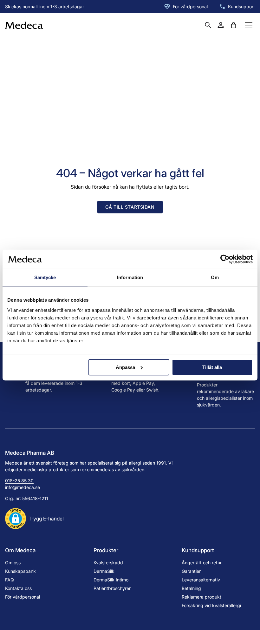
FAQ (9, 579)
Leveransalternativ (201, 579)
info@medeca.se (22, 487)
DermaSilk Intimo (111, 579)
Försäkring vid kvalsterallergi (211, 605)
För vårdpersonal (190, 6)
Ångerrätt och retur (202, 562)
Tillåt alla (212, 367)
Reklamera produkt (201, 597)
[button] (34, 518)
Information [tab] (130, 277)
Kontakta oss (18, 588)
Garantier (191, 571)
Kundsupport (241, 6)
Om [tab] (215, 277)
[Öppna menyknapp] (248, 25)
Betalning (191, 588)
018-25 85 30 (19, 480)
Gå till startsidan (129, 207)
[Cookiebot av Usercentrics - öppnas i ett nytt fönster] (225, 259)
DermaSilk (104, 571)
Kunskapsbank (20, 571)
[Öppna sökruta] (208, 25)
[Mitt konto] (220, 25)
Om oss (13, 562)
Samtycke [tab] (45, 277)
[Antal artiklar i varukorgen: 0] (233, 25)
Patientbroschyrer (112, 588)
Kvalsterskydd (108, 562)
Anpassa (125, 367)
